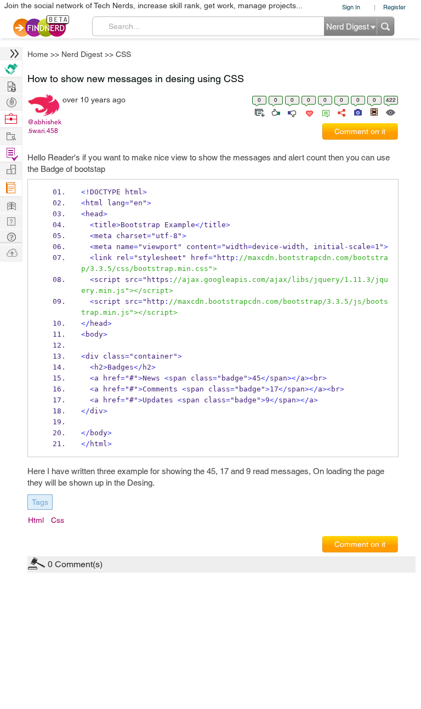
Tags (40, 502)
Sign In (351, 6)
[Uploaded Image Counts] (357, 111)
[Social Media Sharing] (341, 111)
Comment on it (359, 131)
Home (37, 54)
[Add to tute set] (258, 111)
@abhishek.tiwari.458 (44, 126)
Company (11, 170)
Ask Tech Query (11, 236)
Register (394, 6)
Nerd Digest (82, 54)
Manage (11, 153)
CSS (123, 54)
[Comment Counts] (324, 111)
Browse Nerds (11, 101)
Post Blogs (11, 252)
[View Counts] (390, 111)
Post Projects (11, 85)
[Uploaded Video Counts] (373, 111)
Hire (11, 68)
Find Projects (11, 135)
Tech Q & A (11, 220)
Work (11, 119)
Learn (11, 188)
